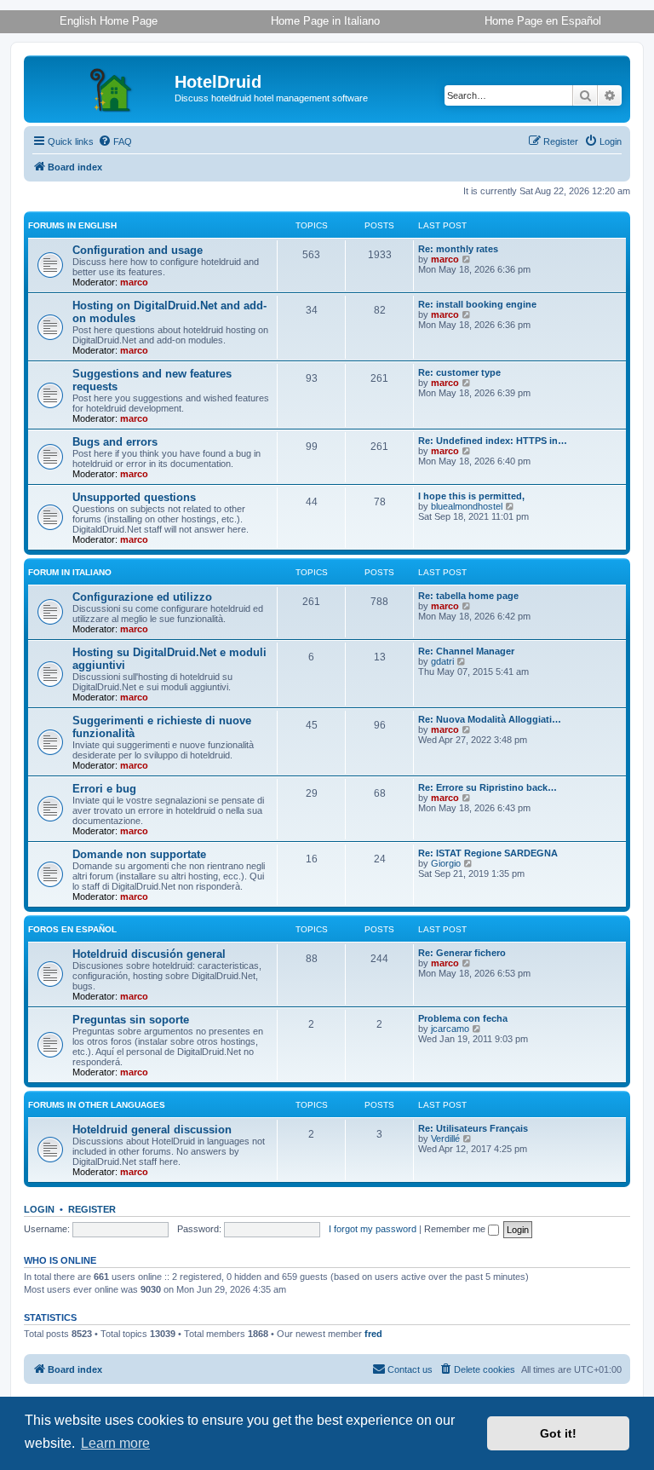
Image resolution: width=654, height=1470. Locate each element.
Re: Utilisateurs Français (473, 1128)
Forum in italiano (70, 572)
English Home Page (109, 20)
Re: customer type (459, 372)
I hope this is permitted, (471, 496)
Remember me (456, 1229)
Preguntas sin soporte (130, 1019)
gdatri (442, 661)
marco (134, 282)
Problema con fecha (463, 1018)
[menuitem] (115, 141)
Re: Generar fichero (462, 953)
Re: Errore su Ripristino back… (487, 787)
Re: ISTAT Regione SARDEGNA (488, 853)
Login (39, 1209)
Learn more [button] (115, 1443)
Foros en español (72, 929)
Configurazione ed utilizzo (142, 597)
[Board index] (101, 87)
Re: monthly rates (458, 249)
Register (92, 1209)
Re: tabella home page (468, 596)
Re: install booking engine (477, 304)
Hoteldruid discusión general (149, 954)
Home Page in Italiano (325, 20)
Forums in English (72, 225)
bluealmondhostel (466, 506)
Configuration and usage (137, 250)
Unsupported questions (134, 497)
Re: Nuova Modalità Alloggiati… (489, 719)
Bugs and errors (115, 441)
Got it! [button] (558, 1433)
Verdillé (445, 1138)
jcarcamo (450, 1028)
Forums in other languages (96, 1105)
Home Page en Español (543, 20)
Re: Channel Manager (466, 651)
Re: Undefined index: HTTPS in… (492, 440)
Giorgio (446, 863)
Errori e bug (104, 788)
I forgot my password (372, 1229)
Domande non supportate (139, 854)
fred (373, 1334)
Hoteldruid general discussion (152, 1129)
